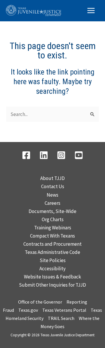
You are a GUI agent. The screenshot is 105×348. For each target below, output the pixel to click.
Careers (52, 203)
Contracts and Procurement (52, 244)
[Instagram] (61, 155)
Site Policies (53, 260)
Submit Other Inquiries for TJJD (52, 285)
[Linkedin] (43, 155)
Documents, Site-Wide (52, 211)
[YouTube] (78, 155)
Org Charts (53, 219)
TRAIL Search (61, 318)
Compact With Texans (52, 236)
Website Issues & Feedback (52, 276)
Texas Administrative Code (52, 252)
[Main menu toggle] (91, 10)
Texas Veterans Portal (64, 310)
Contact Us (52, 186)
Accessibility (52, 268)
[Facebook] (26, 155)
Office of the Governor (40, 302)
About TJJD (52, 178)
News (52, 195)
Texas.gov (28, 310)
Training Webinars (52, 227)
